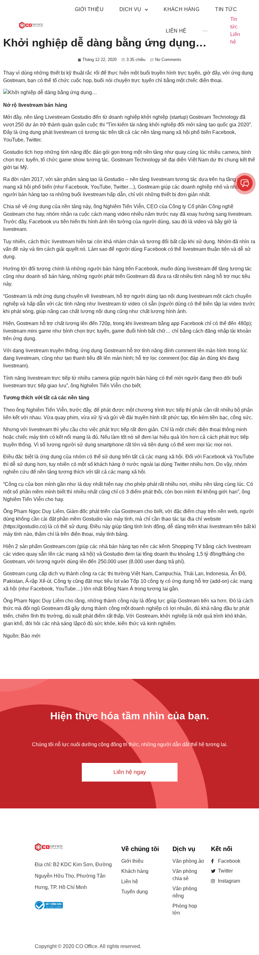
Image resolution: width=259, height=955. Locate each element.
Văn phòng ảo (188, 861)
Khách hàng (134, 871)
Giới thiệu (132, 861)
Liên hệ (129, 881)
